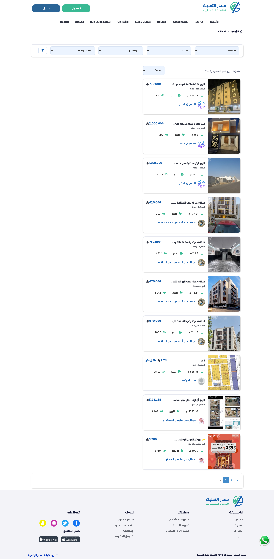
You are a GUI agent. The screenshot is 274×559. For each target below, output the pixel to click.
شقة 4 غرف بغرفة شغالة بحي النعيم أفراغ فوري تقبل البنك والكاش (188, 242)
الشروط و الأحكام (179, 520)
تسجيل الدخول (126, 520)
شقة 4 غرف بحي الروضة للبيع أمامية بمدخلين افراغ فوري (188, 282)
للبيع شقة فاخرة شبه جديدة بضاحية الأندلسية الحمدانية (188, 84)
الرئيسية (214, 22)
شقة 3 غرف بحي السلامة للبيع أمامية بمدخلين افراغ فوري (188, 203)
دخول (46, 8)
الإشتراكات (123, 22)
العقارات (161, 22)
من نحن (199, 22)
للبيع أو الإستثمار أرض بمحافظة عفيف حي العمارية (188, 400)
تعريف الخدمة (181, 22)
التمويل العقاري (124, 536)
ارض (203, 361)
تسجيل (76, 8)
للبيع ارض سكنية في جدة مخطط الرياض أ (190, 163)
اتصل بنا (64, 22)
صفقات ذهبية (143, 22)
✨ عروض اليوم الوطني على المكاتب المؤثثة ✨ (188, 440)
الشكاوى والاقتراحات (177, 531)
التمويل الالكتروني (100, 22)
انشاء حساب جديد (124, 525)
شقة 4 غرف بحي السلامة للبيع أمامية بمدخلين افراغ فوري (188, 321)
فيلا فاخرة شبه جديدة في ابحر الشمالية (190, 124)
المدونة (79, 22)
